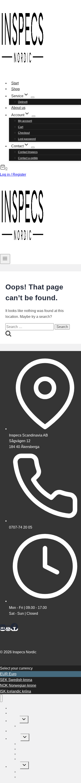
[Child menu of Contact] (33, 147)
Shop (15, 89)
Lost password (27, 139)
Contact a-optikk (28, 158)
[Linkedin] (2, 629)
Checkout (24, 132)
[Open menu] (5, 259)
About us (18, 108)
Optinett (22, 102)
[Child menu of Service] (32, 97)
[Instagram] (8, 629)
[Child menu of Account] (33, 116)
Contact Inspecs (28, 152)
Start (15, 83)
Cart (20, 127)
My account (25, 120)
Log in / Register (13, 174)
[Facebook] (14, 629)
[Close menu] (1, 698)
